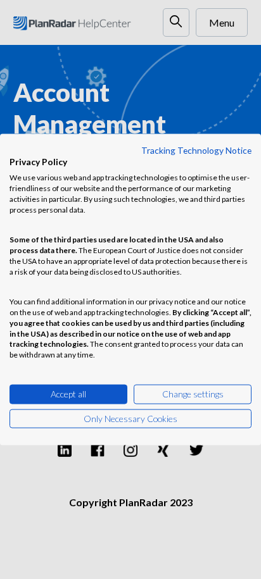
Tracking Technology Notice (196, 149)
